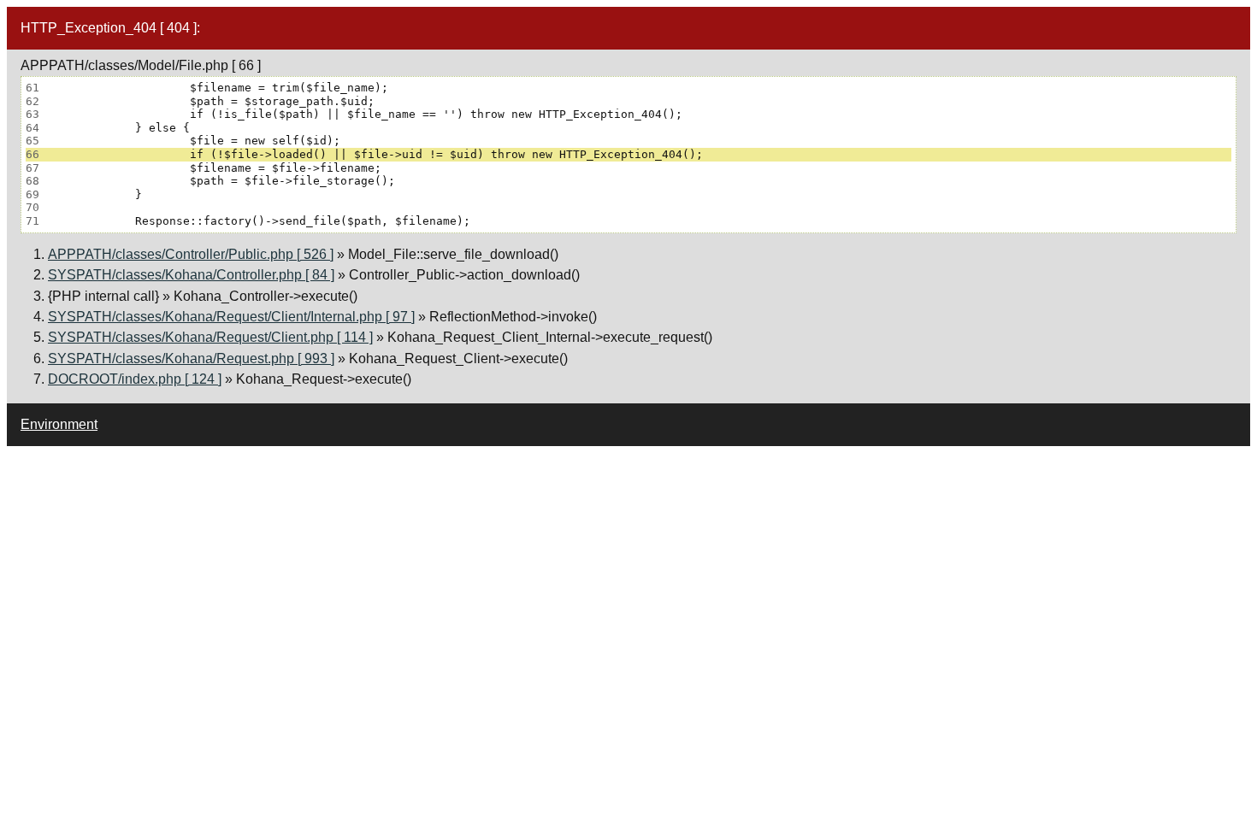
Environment (59, 424)
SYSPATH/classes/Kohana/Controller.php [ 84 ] (191, 274)
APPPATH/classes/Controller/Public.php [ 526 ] (190, 254)
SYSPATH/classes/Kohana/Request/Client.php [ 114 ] (210, 337)
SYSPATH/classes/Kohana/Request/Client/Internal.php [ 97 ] (231, 316)
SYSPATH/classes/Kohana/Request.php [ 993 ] (191, 358)
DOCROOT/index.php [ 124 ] (134, 379)
